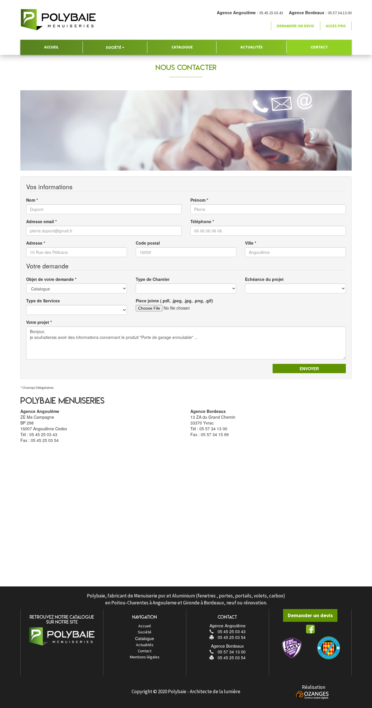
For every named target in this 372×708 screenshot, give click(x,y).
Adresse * (35, 243)
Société (144, 632)
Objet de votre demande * (51, 279)
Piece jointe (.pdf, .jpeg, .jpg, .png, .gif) (174, 301)
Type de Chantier (152, 279)
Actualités (144, 644)
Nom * (32, 200)
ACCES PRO (336, 25)
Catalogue (144, 638)
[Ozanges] (313, 694)
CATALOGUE (182, 47)
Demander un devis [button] (295, 25)
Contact (144, 650)
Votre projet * (39, 322)
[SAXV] (291, 647)
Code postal (148, 243)
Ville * (250, 243)
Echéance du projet (264, 279)
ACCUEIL (51, 47)
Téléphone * (202, 221)
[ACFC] (328, 647)
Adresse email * (41, 221)
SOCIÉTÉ (114, 47)
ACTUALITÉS (251, 47)
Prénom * (199, 200)
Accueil (144, 625)
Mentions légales (145, 657)
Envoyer (309, 368)
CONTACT (319, 47)
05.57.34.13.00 (340, 12)
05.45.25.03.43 (271, 12)
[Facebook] (310, 629)
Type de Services (43, 301)
